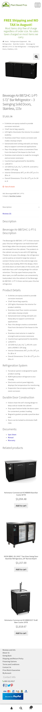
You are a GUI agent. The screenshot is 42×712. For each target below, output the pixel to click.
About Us (6, 653)
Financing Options (10, 661)
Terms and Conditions (11, 664)
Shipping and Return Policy (13, 658)
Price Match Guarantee (11, 670)
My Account (7, 673)
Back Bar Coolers (19, 44)
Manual (11, 437)
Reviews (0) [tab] (7, 213)
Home (7, 41)
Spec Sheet (12, 434)
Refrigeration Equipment (18, 41)
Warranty (11, 440)
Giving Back (7, 655)
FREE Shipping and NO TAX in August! (21, 22)
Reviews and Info (9, 650)
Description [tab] (7, 207)
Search (21, 708)
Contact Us (7, 667)
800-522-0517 (9, 681)
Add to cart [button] (21, 505)
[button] (36, 56)
